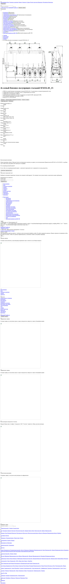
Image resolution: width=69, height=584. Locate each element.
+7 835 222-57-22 (4, 7)
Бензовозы (8, 198)
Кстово (32, 551)
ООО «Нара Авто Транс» (21, 561)
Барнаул (9, 530)
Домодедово (17, 538)
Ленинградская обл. (5, 553)
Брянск (43, 530)
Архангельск (16, 528)
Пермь (12, 563)
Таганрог (3, 570)
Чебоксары (3, 578)
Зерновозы (8, 199)
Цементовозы (9, 201)
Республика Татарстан (18, 565)
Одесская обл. (4, 561)
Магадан (3, 556)
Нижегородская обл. (27, 558)
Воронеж (45, 533)
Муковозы (8, 204)
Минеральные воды (14, 556)
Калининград (7, 550)
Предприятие (4, 2)
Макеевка (7, 556)
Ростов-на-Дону (51, 565)
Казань (2, 550)
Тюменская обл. (37, 570)
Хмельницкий (21, 575)
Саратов (21, 568)
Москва (30, 556)
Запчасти (24, 2)
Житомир (9, 542)
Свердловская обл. (36, 568)
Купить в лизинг (25, 99)
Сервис (28, 2)
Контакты (50, 2)
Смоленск (49, 568)
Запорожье (11, 545)
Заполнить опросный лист (6, 170)
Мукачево (42, 556)
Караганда (27, 550)
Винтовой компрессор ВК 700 (13, 218)
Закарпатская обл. (5, 545)
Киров (53, 550)
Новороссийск (54, 558)
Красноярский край (25, 551)
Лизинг (20, 2)
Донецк (21, 538)
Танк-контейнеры (10, 209)
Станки (12, 230)
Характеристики (4, 101)
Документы (45, 2)
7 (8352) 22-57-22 (4, 228)
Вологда (41, 533)
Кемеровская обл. (38, 550)
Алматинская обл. (5, 528)
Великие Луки (4, 533)
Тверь (17, 570)
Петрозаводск (17, 563)
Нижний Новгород (37, 558)
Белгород (14, 530)
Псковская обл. (36, 563)
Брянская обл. (48, 530)
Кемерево (32, 550)
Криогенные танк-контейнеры (13, 215)
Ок (1, 235)
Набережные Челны (5, 558)
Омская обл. (13, 561)
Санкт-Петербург (15, 568)
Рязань (64, 565)
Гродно (7, 535)
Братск (30, 530)
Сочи (61, 568)
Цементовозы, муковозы (6, 298)
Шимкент (3, 580)
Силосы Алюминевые (6, 230)
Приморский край (25, 563)
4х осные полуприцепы (11, 211)
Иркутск (2, 547)
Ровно (42, 565)
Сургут (64, 568)
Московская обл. (36, 556)
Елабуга (9, 540)
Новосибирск (61, 558)
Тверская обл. (12, 570)
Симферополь (44, 568)
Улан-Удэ (3, 573)
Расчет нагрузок (34, 2)
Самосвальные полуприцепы (12, 200)
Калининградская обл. (15, 550)
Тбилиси (7, 570)
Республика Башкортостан (7, 565)
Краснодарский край (10, 551)
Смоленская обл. (56, 568)
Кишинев (66, 550)
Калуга (22, 550)
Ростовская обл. (59, 565)
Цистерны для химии (11, 208)
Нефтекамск (20, 558)
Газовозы (8, 205)
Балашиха (5, 530)
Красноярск (18, 551)
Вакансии (40, 2)
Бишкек (26, 530)
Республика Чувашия (28, 565)
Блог (8, 2)
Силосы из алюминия (11, 216)
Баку (2, 530)
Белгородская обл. (20, 530)
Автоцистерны (9, 212)
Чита (26, 578)
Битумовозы (9, 203)
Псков (30, 563)
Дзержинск (3, 538)
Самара (2, 568)
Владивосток (20, 533)
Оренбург (30, 561)
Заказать (3, 99)
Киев (44, 550)
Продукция (3, 3)
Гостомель (3, 535)
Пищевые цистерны (10, 206)
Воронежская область (52, 533)
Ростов (46, 565)
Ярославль (3, 582)
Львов (15, 553)
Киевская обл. (48, 550)
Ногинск (66, 558)
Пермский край (7, 563)
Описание (11, 101)
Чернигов (18, 578)
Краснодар (3, 551)
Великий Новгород (11, 533)
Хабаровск (3, 575)
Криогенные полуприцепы (12, 214)
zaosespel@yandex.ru (13, 7)
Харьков (8, 575)
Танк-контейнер (4, 305)
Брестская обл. (38, 530)
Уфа (6, 573)
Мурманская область (50, 556)
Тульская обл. (30, 570)
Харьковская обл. (14, 575)
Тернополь (21, 570)
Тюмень (43, 570)
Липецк (12, 553)
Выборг (59, 533)
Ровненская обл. (37, 565)
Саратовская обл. (28, 568)
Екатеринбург (4, 540)
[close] (1, 237)
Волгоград (25, 533)
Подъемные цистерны (11, 210)
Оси (7, 217)
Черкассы (13, 578)
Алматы (11, 528)
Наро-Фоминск (13, 558)
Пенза (2, 563)
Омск (8, 561)
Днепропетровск (10, 538)
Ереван (12, 540)
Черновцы (22, 578)
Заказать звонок (22, 7)
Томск (25, 570)
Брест (33, 530)
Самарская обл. (7, 568)
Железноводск (4, 542)
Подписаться (3, 181)
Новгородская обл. (46, 558)
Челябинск (8, 578)
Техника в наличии (13, 2)
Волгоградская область (33, 533)
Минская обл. (25, 556)
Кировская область (59, 550)
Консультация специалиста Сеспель (13, 99)
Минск (20, 556)
